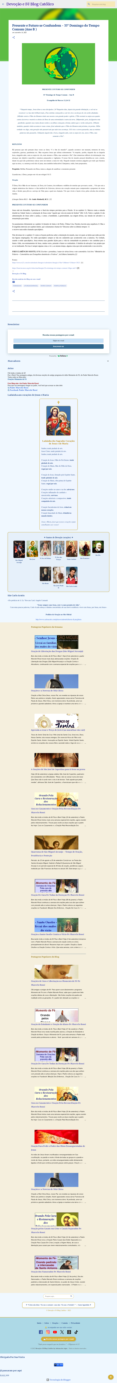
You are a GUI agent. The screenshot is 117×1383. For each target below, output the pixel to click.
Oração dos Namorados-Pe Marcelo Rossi (51, 1272)
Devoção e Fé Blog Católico (30, 4)
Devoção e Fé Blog (19, 274)
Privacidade (75, 1323)
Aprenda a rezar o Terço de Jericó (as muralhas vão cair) (58, 730)
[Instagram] (48, 1331)
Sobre (46, 1323)
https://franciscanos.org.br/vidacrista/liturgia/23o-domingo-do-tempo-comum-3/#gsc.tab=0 (44, 268)
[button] (13, 37)
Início (39, 1323)
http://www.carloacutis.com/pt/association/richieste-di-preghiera (58, 619)
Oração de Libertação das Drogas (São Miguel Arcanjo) (57, 651)
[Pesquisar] (71, 1296)
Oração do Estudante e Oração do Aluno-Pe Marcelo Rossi (58, 1024)
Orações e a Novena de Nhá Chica (47, 690)
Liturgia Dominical (31, 286)
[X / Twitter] (62, 1331)
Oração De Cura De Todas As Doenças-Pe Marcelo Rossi (57, 895)
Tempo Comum (46, 286)
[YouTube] (55, 1331)
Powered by (53, 356)
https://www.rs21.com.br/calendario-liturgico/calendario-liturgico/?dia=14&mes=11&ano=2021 (46, 263)
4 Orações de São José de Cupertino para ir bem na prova (58, 769)
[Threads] (69, 1331)
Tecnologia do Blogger (60, 1380)
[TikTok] (76, 1331)
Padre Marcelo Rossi (19, 388)
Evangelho (17, 286)
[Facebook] (41, 1331)
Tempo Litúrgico (60, 286)
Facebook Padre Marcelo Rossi (23, 390)
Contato (64, 1323)
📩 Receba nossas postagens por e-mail (58, 1339)
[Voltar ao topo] (111, 1377)
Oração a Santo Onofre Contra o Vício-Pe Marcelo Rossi (57, 934)
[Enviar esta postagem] (13, 283)
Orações (55, 1323)
